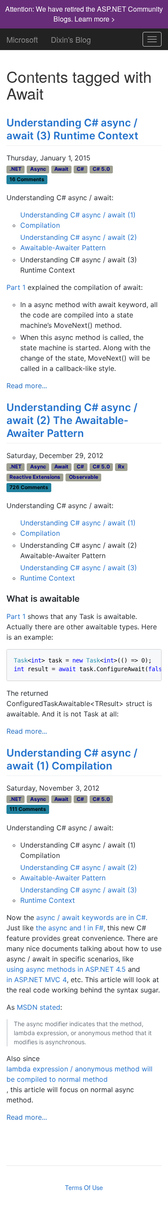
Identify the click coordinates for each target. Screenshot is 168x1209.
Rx (121, 466)
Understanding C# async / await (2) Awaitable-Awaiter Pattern (78, 242)
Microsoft (22, 37)
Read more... (26, 385)
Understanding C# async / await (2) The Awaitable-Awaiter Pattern (71, 420)
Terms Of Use (84, 1187)
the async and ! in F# (69, 927)
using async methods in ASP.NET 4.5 (66, 969)
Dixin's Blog (71, 37)
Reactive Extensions (34, 477)
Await (61, 169)
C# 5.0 (101, 169)
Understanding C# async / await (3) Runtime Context (72, 129)
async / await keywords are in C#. (91, 917)
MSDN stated (38, 1007)
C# (80, 169)
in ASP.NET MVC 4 (36, 979)
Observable (83, 477)
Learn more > (95, 19)
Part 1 (15, 287)
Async (38, 169)
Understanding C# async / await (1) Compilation (78, 219)
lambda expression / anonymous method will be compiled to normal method (79, 1074)
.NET (15, 169)
